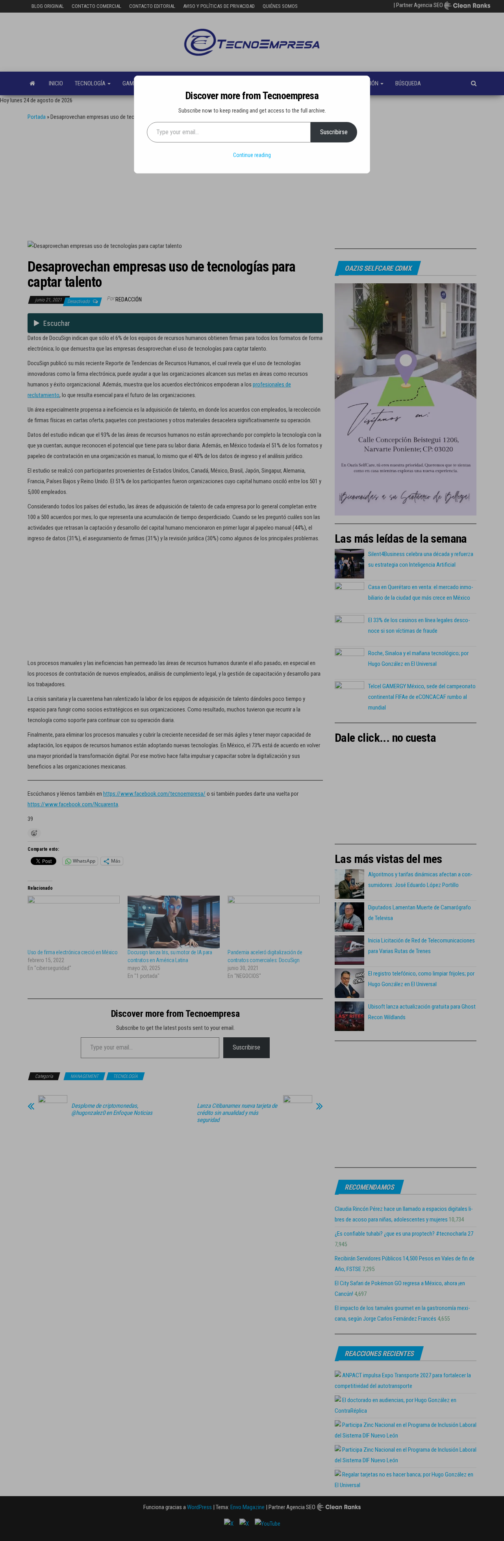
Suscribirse (334, 132)
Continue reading (252, 155)
